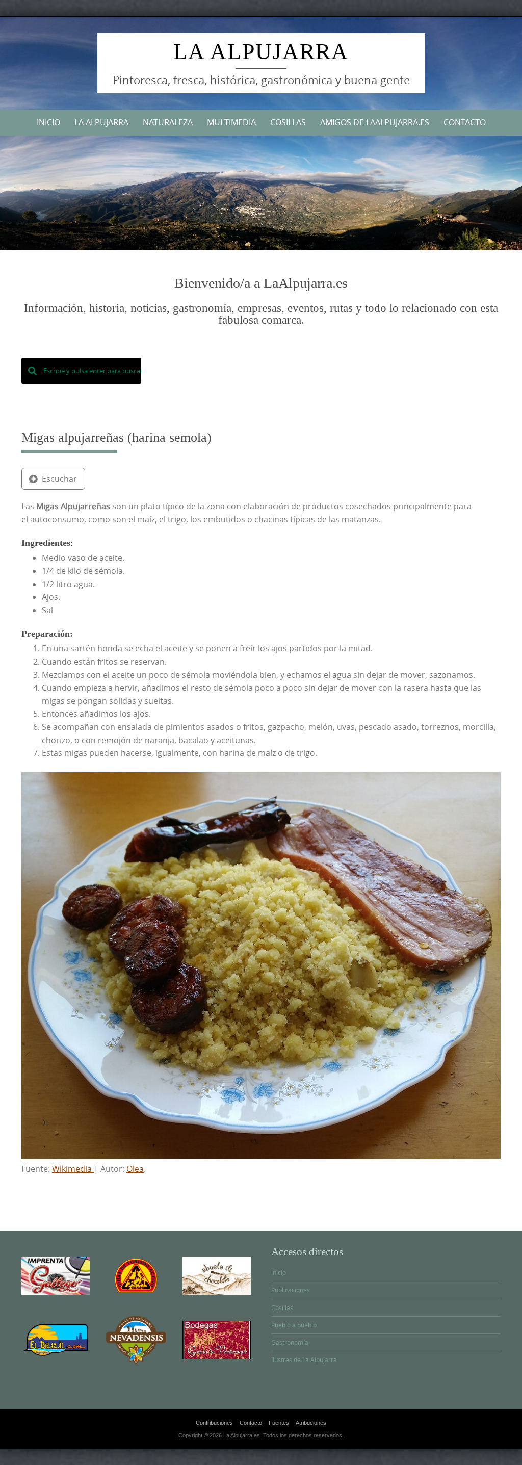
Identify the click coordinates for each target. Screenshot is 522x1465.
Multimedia (231, 122)
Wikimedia (73, 1168)
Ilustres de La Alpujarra (304, 1359)
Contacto (464, 122)
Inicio (48, 122)
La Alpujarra (261, 51)
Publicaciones (290, 1290)
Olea (135, 1168)
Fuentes (279, 1423)
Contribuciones (214, 1423)
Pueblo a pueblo (294, 1325)
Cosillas (288, 122)
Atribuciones (311, 1423)
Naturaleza (168, 122)
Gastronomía (289, 1342)
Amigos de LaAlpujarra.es (374, 122)
